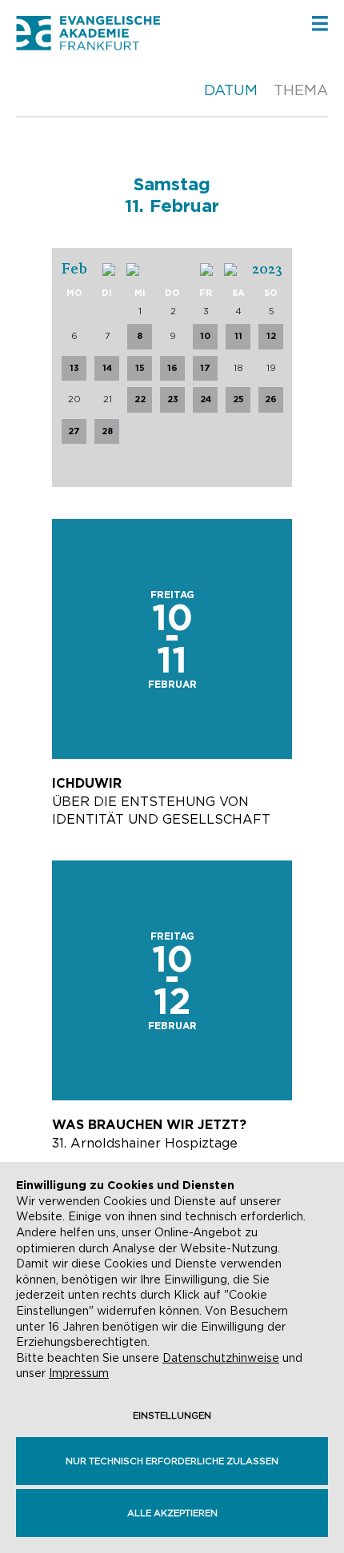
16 (172, 367)
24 (205, 399)
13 (74, 367)
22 (140, 399)
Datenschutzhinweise (220, 1357)
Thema (301, 90)
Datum (231, 90)
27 (74, 431)
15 (140, 367)
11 (238, 335)
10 (205, 335)
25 (238, 399)
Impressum (79, 1373)
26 (271, 399)
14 (107, 367)
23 (172, 399)
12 (271, 335)
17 (205, 367)
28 (107, 431)
